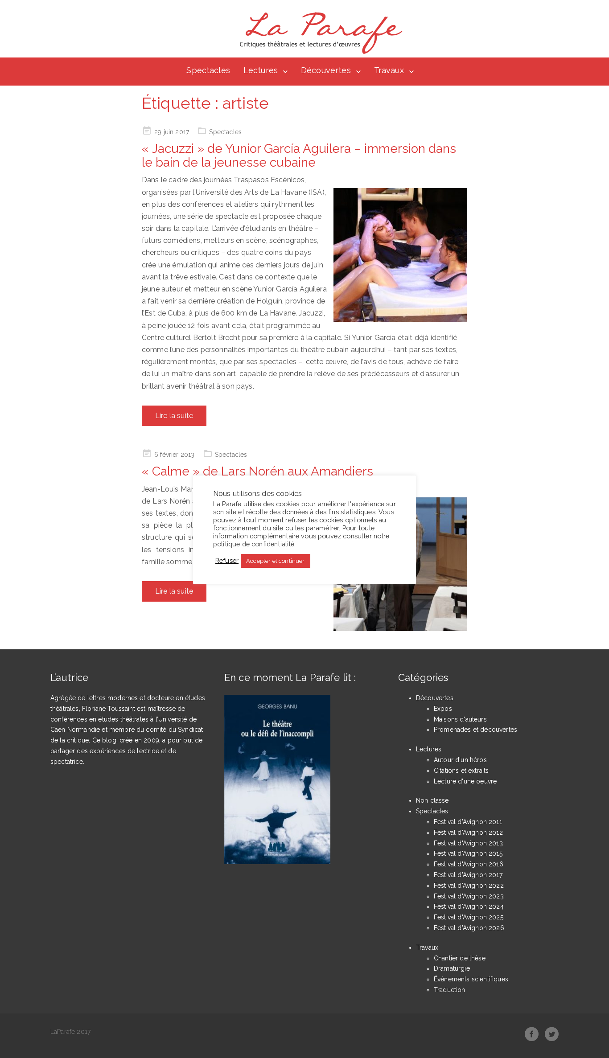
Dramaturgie (452, 968)
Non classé (432, 800)
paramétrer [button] (322, 528)
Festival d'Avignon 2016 (468, 864)
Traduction (449, 989)
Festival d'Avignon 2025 (468, 917)
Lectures (260, 70)
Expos (443, 708)
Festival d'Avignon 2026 (469, 927)
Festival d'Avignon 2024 (469, 906)
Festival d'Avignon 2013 (468, 843)
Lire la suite (174, 415)
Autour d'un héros (460, 759)
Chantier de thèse (460, 958)
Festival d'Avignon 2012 (468, 832)
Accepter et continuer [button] (275, 561)
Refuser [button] (227, 560)
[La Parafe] (318, 33)
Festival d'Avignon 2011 (468, 821)
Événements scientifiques (471, 979)
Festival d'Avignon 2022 (469, 885)
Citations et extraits (461, 770)
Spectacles (208, 70)
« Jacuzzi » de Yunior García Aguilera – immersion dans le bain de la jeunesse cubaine (299, 155)
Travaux (389, 70)
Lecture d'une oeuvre (465, 781)
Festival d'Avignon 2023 (469, 896)
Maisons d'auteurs (460, 719)
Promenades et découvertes (475, 729)
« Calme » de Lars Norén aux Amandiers (257, 471)
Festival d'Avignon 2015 (468, 853)
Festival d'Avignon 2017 (468, 874)
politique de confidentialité (253, 544)
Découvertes (326, 70)
